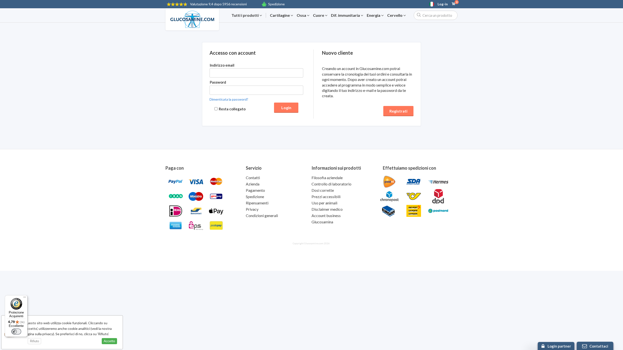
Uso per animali (324, 203)
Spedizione (276, 4)
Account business (326, 215)
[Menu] (24, 298)
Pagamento (255, 190)
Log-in (443, 4)
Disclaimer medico (327, 209)
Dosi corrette (323, 190)
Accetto (109, 341)
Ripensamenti (257, 203)
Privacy (252, 209)
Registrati (398, 111)
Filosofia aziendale (327, 177)
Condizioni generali (262, 215)
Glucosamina (322, 221)
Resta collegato (232, 109)
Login (286, 107)
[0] (453, 4)
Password (218, 82)
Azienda (252, 184)
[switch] (16, 331)
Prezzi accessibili (326, 196)
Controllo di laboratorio (331, 184)
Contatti (253, 177)
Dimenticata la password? (229, 99)
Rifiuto (34, 341)
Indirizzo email (222, 65)
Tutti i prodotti (245, 15)
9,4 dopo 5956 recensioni (218, 4)
